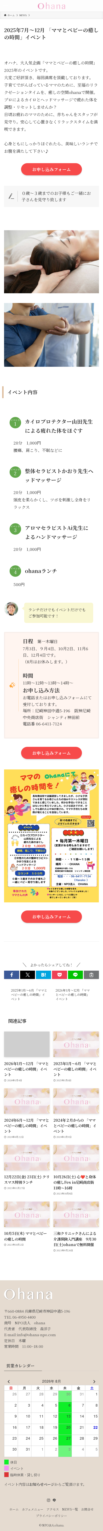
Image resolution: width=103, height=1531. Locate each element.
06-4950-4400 (24, 1317)
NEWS (14, 951)
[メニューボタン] (5, 5)
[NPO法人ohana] (51, 5)
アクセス (52, 1509)
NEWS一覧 (70, 1509)
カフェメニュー (32, 1509)
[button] (11, 975)
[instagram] (48, 1500)
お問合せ (87, 1509)
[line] (54, 1500)
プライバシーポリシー (51, 1515)
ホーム (14, 1509)
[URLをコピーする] (91, 975)
